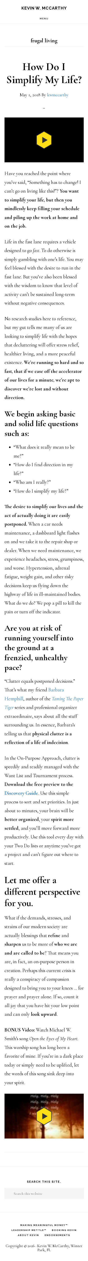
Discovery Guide (21, 793)
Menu (44, 18)
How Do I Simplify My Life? (44, 73)
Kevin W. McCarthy (44, 8)
